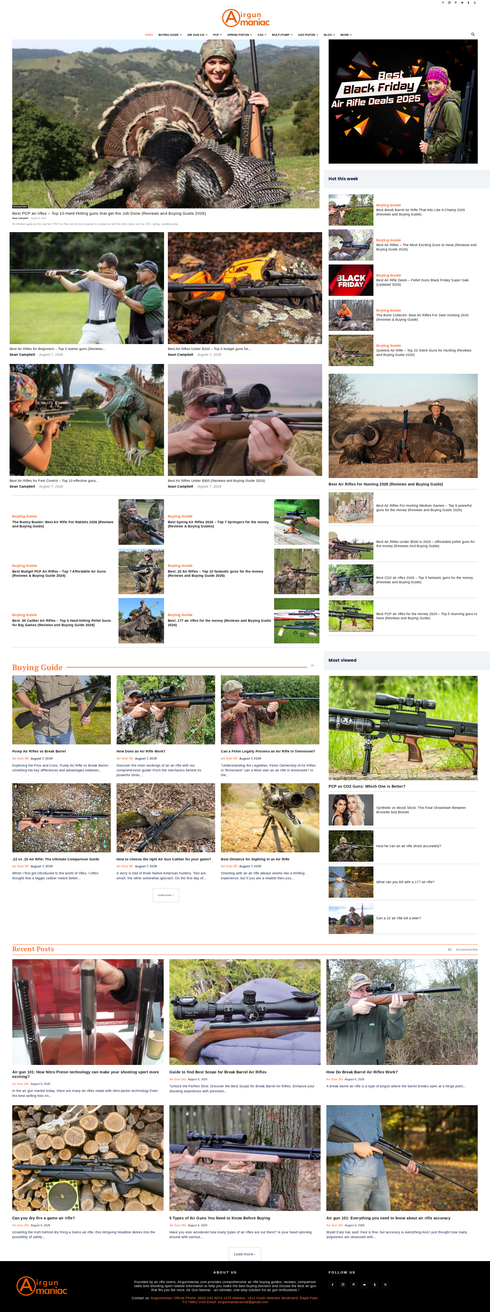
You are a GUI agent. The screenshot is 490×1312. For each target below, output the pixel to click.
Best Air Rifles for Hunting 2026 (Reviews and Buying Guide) (386, 484)
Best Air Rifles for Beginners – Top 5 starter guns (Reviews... (58, 349)
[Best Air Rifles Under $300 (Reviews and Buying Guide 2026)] (245, 420)
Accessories (467, 949)
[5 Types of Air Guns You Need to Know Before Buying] (245, 1158)
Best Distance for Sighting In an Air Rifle (255, 859)
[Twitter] (475, 2)
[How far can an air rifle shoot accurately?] (351, 846)
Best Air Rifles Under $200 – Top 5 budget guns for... (209, 349)
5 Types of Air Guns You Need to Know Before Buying (219, 1218)
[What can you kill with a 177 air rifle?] (351, 882)
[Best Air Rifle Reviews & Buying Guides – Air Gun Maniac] (245, 18)
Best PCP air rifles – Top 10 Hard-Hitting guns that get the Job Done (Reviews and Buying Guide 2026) (109, 213)
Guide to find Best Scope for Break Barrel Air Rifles (218, 1072)
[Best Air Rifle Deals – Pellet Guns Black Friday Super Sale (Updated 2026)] (351, 280)
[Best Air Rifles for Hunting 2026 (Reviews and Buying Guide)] (403, 426)
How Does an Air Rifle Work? (141, 751)
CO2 (260, 34)
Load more (164, 895)
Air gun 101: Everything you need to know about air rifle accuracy (388, 1218)
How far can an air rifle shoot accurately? (408, 846)
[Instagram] (449, 2)
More (345, 34)
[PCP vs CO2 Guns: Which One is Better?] (403, 728)
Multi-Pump (280, 34)
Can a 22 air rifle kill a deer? (398, 918)
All (450, 949)
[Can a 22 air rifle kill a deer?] (351, 918)
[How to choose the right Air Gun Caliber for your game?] (166, 817)
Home (149, 34)
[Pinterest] (456, 2)
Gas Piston (306, 34)
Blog (328, 34)
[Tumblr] (468, 2)
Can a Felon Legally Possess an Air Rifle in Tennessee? (268, 751)
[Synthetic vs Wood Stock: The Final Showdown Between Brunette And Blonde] (351, 810)
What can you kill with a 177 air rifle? (405, 882)
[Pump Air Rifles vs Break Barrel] (61, 709)
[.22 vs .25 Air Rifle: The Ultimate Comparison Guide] (61, 817)
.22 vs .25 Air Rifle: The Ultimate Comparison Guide (55, 859)
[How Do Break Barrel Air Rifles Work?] (402, 1012)
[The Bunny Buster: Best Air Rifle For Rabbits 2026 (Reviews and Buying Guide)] (141, 522)
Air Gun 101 (196, 34)
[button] (473, 35)
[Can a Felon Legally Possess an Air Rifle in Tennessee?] (270, 709)
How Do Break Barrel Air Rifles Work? (362, 1072)
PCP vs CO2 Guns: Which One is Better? (367, 786)
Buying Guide (168, 34)
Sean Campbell (20, 218)
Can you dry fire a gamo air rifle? (43, 1218)
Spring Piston (238, 34)
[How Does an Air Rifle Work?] (166, 709)
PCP (216, 34)
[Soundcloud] (462, 2)
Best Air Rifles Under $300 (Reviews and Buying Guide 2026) (216, 481)
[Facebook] (443, 2)
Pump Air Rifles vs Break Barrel (39, 751)
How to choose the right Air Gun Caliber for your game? (164, 859)
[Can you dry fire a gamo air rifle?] (88, 1158)
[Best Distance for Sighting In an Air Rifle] (270, 817)
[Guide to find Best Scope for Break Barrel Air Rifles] (245, 1012)
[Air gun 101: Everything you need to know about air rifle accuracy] (402, 1158)
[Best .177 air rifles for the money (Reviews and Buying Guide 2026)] (297, 621)
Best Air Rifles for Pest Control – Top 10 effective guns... (54, 481)
